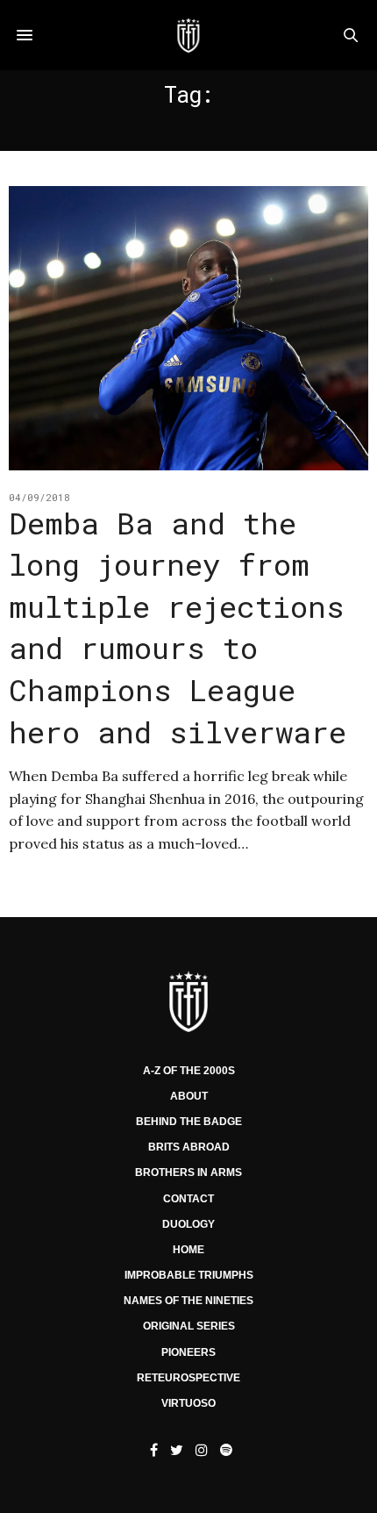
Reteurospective (188, 1378)
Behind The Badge (189, 1121)
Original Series (189, 1326)
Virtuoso (188, 1403)
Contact (188, 1199)
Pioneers (188, 1352)
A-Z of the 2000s (189, 1071)
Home (188, 1250)
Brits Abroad (189, 1147)
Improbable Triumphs (188, 1275)
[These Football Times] (188, 35)
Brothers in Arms (188, 1172)
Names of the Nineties (188, 1300)
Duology (188, 1224)
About (189, 1096)
